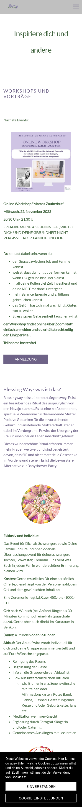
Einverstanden (41, 786)
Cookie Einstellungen (41, 798)
